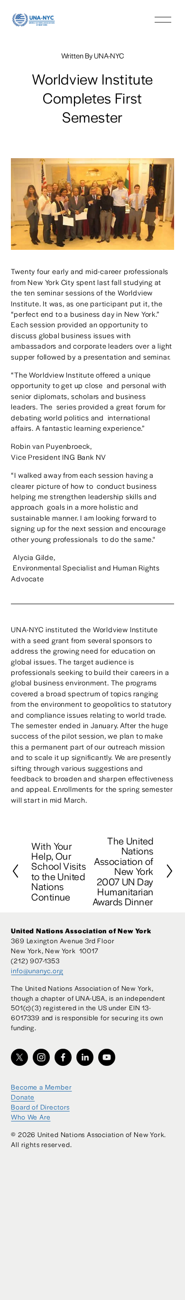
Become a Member (41, 1086)
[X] (19, 1057)
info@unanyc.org (37, 970)
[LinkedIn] (84, 1057)
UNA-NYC (109, 55)
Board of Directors (40, 1106)
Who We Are (30, 1116)
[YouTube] (106, 1057)
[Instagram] (41, 1057)
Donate (23, 1096)
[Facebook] (63, 1057)
